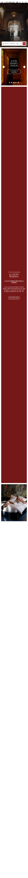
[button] (24, 43)
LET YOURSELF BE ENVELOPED (14, 71)
